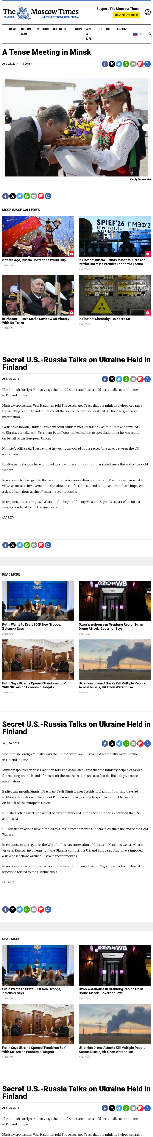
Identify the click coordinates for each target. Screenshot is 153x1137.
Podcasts (105, 29)
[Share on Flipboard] (140, 64)
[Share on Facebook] (105, 64)
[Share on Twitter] (112, 64)
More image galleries (21, 210)
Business (59, 29)
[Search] (150, 34)
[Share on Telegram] (119, 64)
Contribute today (126, 15)
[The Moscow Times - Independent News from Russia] (40, 12)
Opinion (76, 29)
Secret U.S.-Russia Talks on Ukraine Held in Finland (76, 363)
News (13, 29)
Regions (43, 29)
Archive (122, 29)
